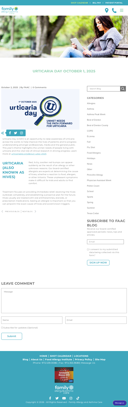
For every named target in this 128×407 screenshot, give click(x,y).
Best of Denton (94, 120)
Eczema (91, 136)
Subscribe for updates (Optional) (20, 328)
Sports (90, 197)
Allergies (91, 103)
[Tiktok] (78, 398)
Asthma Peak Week (96, 114)
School (90, 191)
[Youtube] (64, 398)
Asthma (90, 109)
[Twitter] (57, 398)
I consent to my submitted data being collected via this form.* (104, 252)
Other (89, 169)
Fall (89, 142)
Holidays (91, 158)
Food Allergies (94, 153)
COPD (90, 131)
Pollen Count (93, 186)
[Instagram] (71, 398)
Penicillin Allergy (95, 175)
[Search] (123, 88)
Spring (90, 202)
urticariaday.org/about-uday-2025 (28, 154)
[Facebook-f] (50, 398)
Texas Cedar (93, 213)
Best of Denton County (97, 125)
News (89, 164)
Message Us (88, 363)
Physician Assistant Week (99, 180)
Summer (91, 208)
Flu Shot (91, 147)
